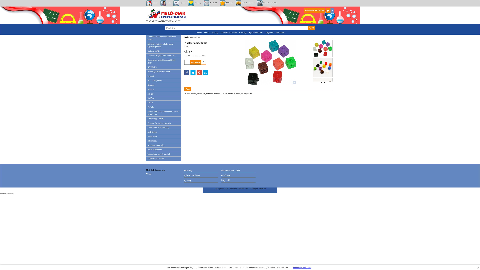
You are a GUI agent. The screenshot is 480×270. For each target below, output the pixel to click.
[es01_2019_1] (322, 67)
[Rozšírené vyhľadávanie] (310, 28)
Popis (188, 89)
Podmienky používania (302, 267)
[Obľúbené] (203, 62)
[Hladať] (313, 28)
